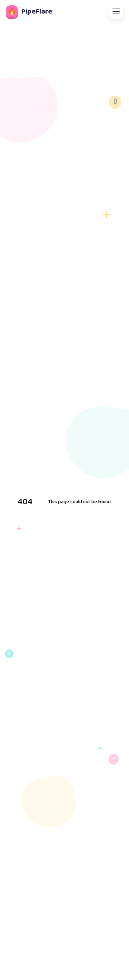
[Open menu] (116, 11)
